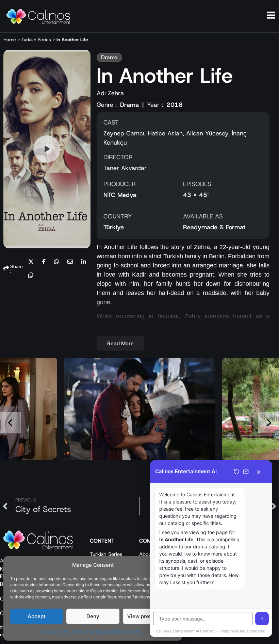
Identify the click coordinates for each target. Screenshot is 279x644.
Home (9, 39)
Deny (92, 616)
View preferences (149, 616)
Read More (120, 343)
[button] (31, 262)
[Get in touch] (246, 471)
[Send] (262, 618)
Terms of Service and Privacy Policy (106, 631)
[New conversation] (236, 471)
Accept (37, 616)
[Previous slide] (10, 422)
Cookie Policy (55, 631)
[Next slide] (268, 422)
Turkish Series (36, 39)
